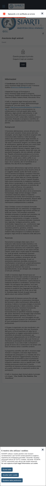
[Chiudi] (42, 449)
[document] (23, 466)
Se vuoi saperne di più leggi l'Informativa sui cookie (19, 463)
